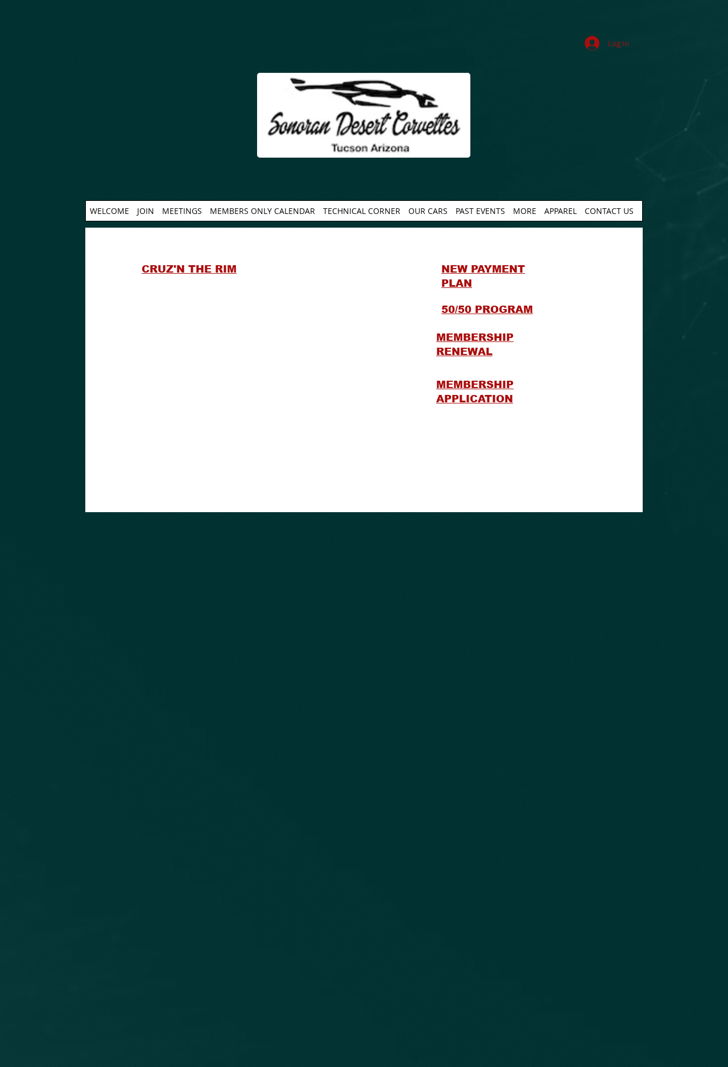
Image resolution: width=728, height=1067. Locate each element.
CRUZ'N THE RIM (189, 269)
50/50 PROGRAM (487, 309)
